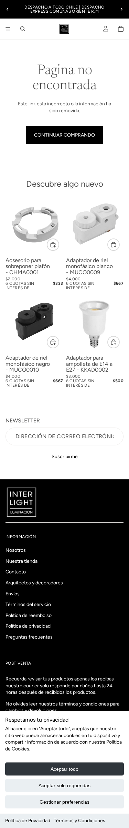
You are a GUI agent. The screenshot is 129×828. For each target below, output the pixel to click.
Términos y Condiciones (79, 821)
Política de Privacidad (27, 821)
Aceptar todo (64, 769)
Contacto (16, 572)
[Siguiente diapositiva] (121, 9)
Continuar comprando (64, 135)
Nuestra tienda (21, 561)
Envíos (13, 593)
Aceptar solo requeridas (64, 785)
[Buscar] (22, 28)
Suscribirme (65, 456)
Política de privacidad (28, 626)
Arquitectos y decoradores (34, 583)
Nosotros (16, 550)
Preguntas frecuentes (29, 637)
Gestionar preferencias (64, 802)
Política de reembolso (29, 615)
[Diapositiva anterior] (7, 9)
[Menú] (8, 29)
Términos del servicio (28, 604)
